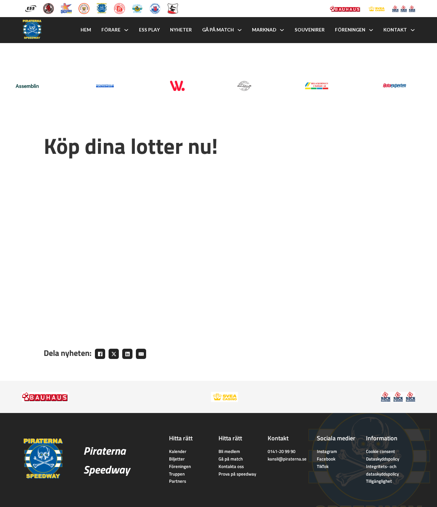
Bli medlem (229, 451)
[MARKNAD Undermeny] (282, 30)
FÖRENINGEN (350, 29)
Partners (177, 481)
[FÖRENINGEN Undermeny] (371, 30)
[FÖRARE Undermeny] (126, 30)
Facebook (326, 458)
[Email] (141, 354)
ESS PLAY (149, 29)
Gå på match (230, 458)
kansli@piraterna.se (287, 458)
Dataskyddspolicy (382, 458)
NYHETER (181, 29)
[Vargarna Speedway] (155, 8)
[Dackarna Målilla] (66, 8)
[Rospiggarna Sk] (119, 8)
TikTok (322, 466)
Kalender (177, 451)
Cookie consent (380, 451)
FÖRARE (111, 29)
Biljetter (177, 458)
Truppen (177, 473)
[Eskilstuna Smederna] (172, 8)
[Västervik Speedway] (137, 8)
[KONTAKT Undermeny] (412, 30)
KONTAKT (395, 29)
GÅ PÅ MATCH (218, 29)
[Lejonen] (84, 8)
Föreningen (180, 466)
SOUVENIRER (310, 29)
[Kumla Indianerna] (48, 8)
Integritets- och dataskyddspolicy (382, 470)
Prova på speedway (237, 473)
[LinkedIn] (127, 354)
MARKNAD (264, 29)
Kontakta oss (231, 466)
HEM (86, 29)
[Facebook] (100, 354)
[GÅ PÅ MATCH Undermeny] (239, 30)
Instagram (327, 451)
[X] (114, 354)
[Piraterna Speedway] (101, 8)
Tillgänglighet (379, 481)
